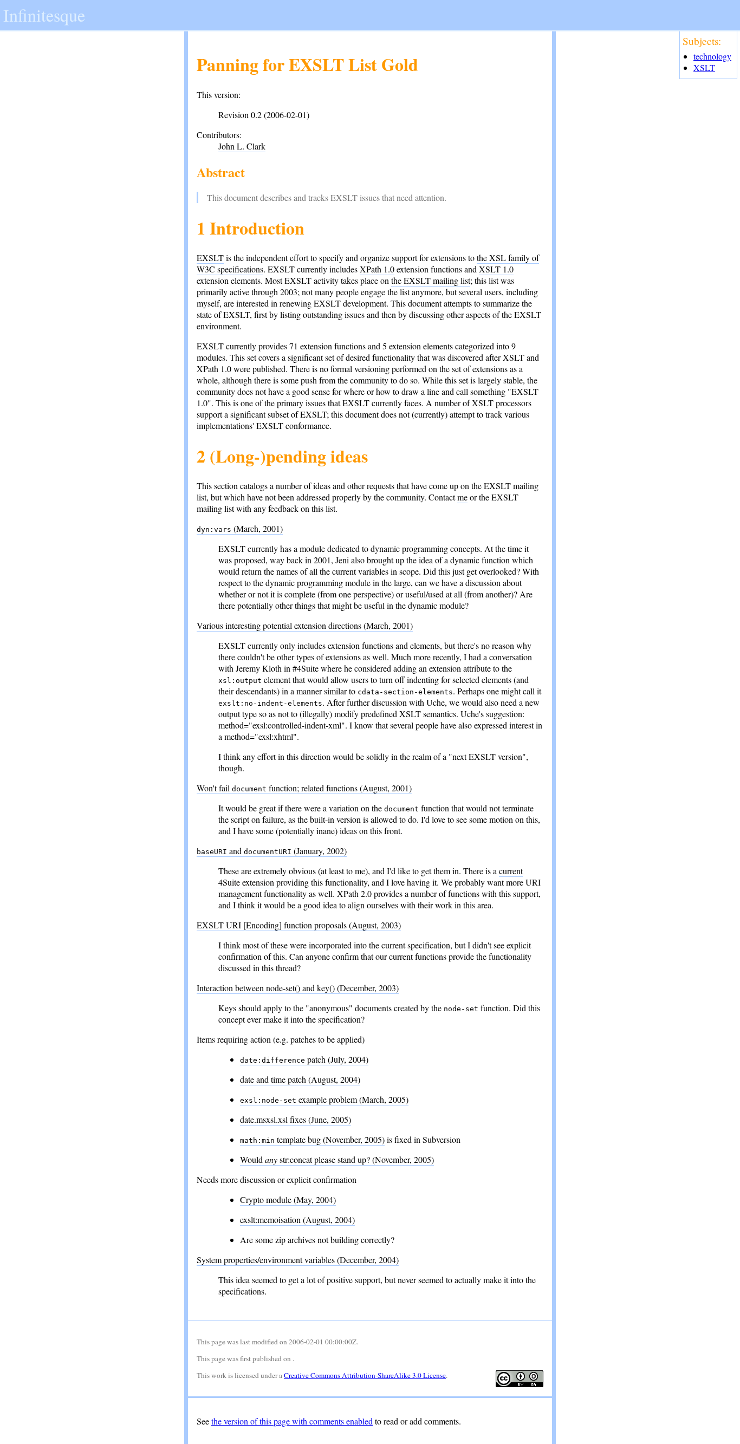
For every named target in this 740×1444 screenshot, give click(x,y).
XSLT (704, 67)
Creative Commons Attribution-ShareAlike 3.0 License (365, 1375)
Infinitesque (44, 15)
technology (712, 56)
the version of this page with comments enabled (292, 1421)
